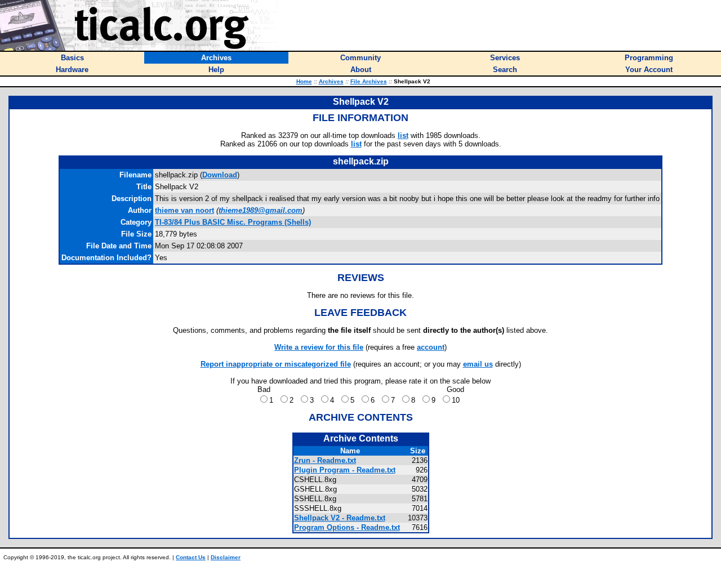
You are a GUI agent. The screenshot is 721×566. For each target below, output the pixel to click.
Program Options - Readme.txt (347, 527)
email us (478, 364)
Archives (331, 81)
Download (219, 175)
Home (304, 81)
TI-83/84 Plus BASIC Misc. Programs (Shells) (233, 222)
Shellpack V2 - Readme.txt (339, 518)
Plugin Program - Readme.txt (344, 470)
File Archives (368, 81)
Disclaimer (226, 557)
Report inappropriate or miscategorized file (276, 364)
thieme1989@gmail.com (260, 210)
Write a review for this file (318, 347)
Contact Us (191, 557)
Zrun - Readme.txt (325, 460)
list (403, 135)
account (430, 347)
